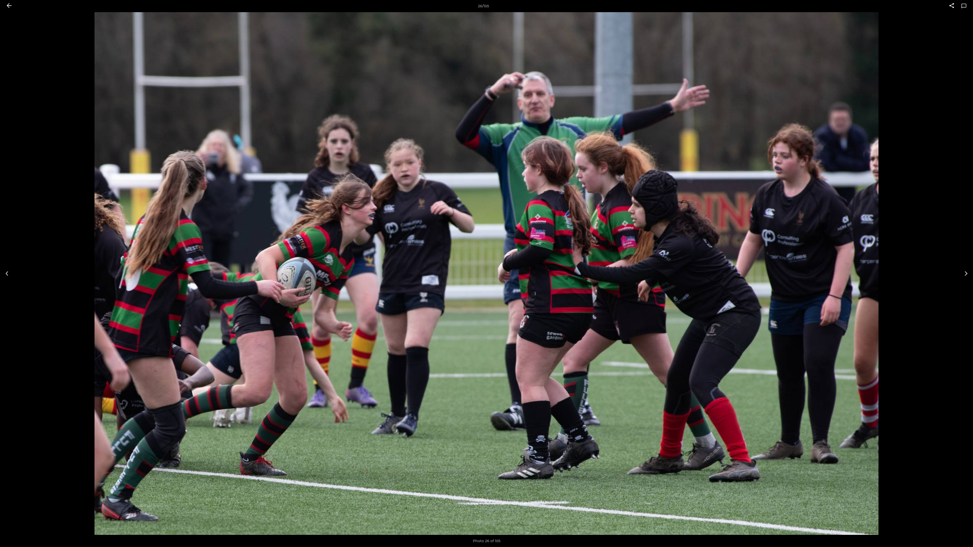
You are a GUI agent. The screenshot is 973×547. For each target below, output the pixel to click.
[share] (952, 6)
